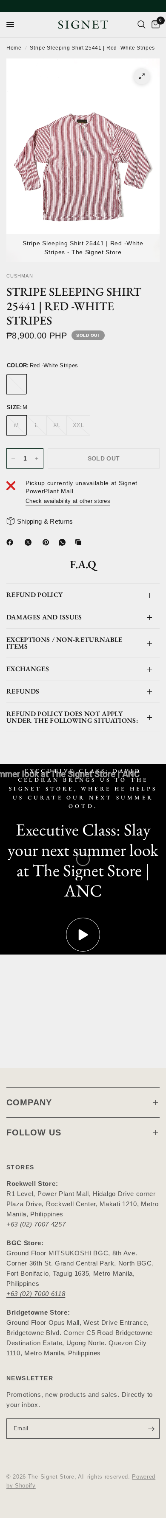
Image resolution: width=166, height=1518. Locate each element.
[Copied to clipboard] (80, 542)
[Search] (142, 24)
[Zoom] (142, 76)
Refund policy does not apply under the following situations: (72, 717)
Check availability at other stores (68, 501)
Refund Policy (34, 594)
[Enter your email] (151, 1428)
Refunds (22, 691)
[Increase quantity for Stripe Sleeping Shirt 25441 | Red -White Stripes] (36, 458)
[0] (154, 24)
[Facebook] (11, 542)
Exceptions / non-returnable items (64, 643)
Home (14, 48)
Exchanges (27, 668)
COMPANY (29, 1102)
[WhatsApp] (64, 542)
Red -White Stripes (16, 384)
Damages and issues (44, 617)
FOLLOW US (33, 1132)
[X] (30, 542)
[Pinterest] (48, 542)
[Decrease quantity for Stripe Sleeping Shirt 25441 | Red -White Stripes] (13, 458)
